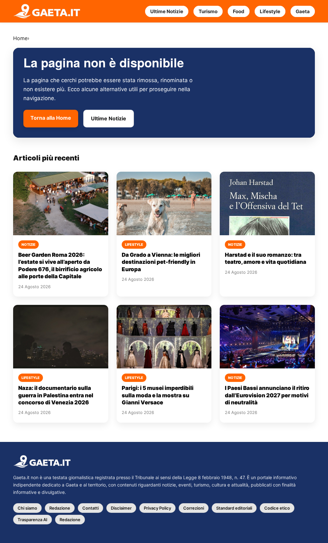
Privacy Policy (157, 508)
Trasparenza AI (32, 519)
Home (20, 38)
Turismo (208, 11)
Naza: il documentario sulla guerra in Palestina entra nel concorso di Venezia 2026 (55, 395)
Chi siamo (27, 508)
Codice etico (277, 508)
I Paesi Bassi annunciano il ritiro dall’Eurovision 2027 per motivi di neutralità (267, 395)
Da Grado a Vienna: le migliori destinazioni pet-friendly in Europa (161, 262)
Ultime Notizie (166, 11)
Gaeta (303, 11)
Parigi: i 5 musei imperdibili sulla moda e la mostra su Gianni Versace (157, 395)
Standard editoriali (234, 508)
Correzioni (193, 508)
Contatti (90, 508)
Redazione (59, 508)
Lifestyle (270, 11)
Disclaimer (121, 508)
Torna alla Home (50, 118)
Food (238, 11)
